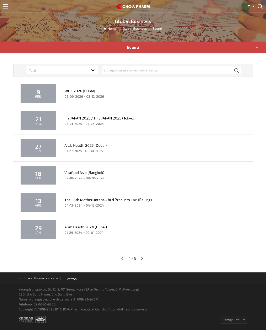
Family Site (231, 320)
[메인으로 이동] (133, 7)
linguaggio (71, 278)
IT (248, 6)
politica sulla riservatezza (38, 278)
